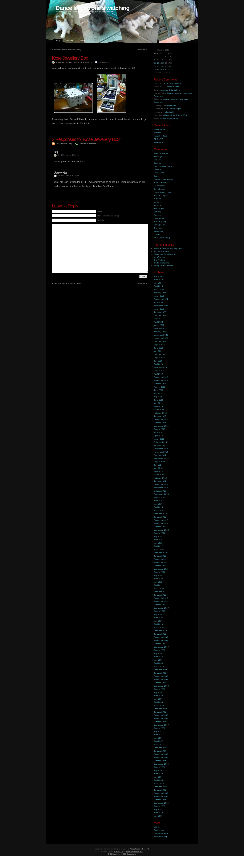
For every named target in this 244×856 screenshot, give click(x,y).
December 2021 (161, 335)
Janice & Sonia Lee (171, 90)
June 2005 (158, 813)
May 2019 (158, 371)
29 (163, 69)
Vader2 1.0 (118, 852)
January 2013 (160, 517)
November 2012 (161, 523)
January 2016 (160, 416)
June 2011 (158, 579)
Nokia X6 (141, 50)
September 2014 (161, 458)
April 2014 (158, 471)
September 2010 (161, 608)
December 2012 (161, 520)
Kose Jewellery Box (70, 58)
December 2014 (161, 449)
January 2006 (160, 790)
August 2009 (159, 650)
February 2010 (160, 631)
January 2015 (160, 445)
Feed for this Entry (64, 144)
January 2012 (160, 556)
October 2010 (160, 605)
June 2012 (158, 540)
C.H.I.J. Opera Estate (171, 83)
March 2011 (159, 588)
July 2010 (158, 614)
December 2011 (161, 559)
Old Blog (157, 212)
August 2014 (159, 462)
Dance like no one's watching (92, 8)
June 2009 (158, 657)
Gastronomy (159, 186)
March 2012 (159, 549)
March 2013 (159, 510)
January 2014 (160, 481)
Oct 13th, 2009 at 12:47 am (68, 155)
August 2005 (159, 806)
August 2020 (159, 358)
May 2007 (158, 738)
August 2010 (159, 611)
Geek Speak (159, 189)
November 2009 (161, 640)
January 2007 (160, 751)
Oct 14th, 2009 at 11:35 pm (68, 176)
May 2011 (158, 582)
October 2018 (160, 384)
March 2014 (159, 475)
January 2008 (160, 712)
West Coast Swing (162, 238)
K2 (148, 849)
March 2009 (159, 666)
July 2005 (158, 809)
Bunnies (69, 41)
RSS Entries (113, 854)
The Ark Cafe (159, 260)
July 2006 (158, 770)
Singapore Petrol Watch (164, 254)
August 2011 (159, 572)
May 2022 (158, 319)
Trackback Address (87, 144)
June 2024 (158, 302)
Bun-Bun (158, 160)
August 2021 (159, 345)
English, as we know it (163, 179)
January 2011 (160, 595)
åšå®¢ (157, 99)
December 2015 (161, 419)
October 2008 (160, 683)
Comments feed (161, 833)
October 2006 (160, 761)
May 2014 (158, 468)
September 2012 (161, 530)
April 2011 (158, 585)
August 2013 (159, 497)
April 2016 (158, 406)
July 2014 (158, 465)
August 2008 (159, 689)
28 (161, 69)
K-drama (157, 199)
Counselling (159, 173)
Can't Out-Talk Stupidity (164, 166)
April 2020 (158, 364)
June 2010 (158, 618)
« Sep (158, 73)
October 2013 (160, 491)
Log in (156, 827)
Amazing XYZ (160, 142)
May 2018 (158, 393)
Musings (157, 205)
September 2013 (161, 494)
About (82, 41)
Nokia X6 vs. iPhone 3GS (175, 115)
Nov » (167, 73)
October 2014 (160, 455)
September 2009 (161, 647)
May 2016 (158, 403)
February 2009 (160, 670)
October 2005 (160, 800)
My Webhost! (159, 257)
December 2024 (161, 299)
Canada (157, 115)
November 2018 (161, 380)
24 (169, 66)
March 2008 (159, 705)
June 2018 (158, 390)
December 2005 (161, 793)
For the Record (160, 182)
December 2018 (161, 377)
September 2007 (161, 725)
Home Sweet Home (162, 192)
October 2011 (160, 566)
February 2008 (160, 709)
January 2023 (160, 312)
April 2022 (158, 322)
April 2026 (158, 286)
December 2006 (161, 754)
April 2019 (158, 374)
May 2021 (158, 351)
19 (155, 66)
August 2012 (159, 533)
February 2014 (160, 478)
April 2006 (158, 780)
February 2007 (160, 748)
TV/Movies (158, 231)
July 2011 (158, 575)
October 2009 (160, 644)
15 (163, 63)
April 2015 (158, 436)
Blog (58, 41)
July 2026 (158, 276)
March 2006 (159, 783)
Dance (157, 176)
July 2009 (158, 653)
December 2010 (161, 598)
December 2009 (161, 637)
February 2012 (160, 553)
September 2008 (161, 686)
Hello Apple (171, 105)
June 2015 (158, 432)
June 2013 (158, 501)
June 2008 (158, 696)
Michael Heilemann (134, 852)
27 (158, 69)
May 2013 (158, 504)
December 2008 (161, 676)
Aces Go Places (161, 153)
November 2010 (161, 601)
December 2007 (161, 715)
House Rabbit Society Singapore (168, 248)
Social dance (159, 129)
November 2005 (161, 796)
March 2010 (159, 627)
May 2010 (158, 621)
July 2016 (158, 397)
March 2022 (159, 325)
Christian (157, 169)
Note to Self (159, 208)
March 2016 (159, 410)
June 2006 (158, 774)
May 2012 (158, 543)
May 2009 (158, 660)
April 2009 (158, 663)
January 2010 (160, 634)
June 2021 (158, 348)
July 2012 (158, 536)
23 (166, 66)
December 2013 (161, 484)
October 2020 (160, 354)
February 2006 (160, 787)
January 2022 (160, 332)
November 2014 (161, 452)
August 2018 (159, 387)
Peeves (157, 215)
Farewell (157, 133)
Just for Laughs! (161, 195)
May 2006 (158, 777)
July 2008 (158, 692)
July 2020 (158, 361)
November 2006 (161, 757)
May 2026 (158, 283)
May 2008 (158, 699)
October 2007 (160, 722)
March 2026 (159, 289)
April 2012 (158, 546)
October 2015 (160, 423)
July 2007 (158, 731)
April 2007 (158, 741)
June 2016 (158, 400)
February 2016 (160, 413)
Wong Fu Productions (163, 266)
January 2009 (160, 673)
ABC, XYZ (158, 139)
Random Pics (159, 218)
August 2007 (159, 728)
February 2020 (160, 367)
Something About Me (169, 118)
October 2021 (160, 341)
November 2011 (161, 562)
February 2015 (160, 442)
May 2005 (158, 816)
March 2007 (159, 744)
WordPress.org (160, 837)
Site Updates (159, 225)
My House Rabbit (161, 251)
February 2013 (160, 514)
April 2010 (158, 624)
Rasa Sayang (160, 221)
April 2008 (158, 702)
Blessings (158, 156)
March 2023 (159, 309)
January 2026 (160, 293)
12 (155, 63)
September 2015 (161, 426)
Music (156, 202)
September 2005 (161, 803)
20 (158, 66)
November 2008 (161, 679)
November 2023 (161, 306)
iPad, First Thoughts (172, 109)
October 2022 (160, 315)
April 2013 (158, 507)
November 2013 (161, 488)
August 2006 (159, 767)
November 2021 (161, 338)
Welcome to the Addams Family (67, 50)
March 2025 (159, 296)
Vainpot (88, 62)
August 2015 (159, 429)
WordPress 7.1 (136, 849)
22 (163, 66)
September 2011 (161, 569)
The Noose (159, 228)
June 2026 (158, 280)
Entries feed (159, 830)
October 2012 (160, 527)
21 (161, 66)
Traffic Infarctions (161, 263)
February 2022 (160, 328)
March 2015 (159, 439)
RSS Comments (129, 854)
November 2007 (161, 718)
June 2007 (158, 735)
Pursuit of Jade (160, 136)
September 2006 (161, 764)
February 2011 (160, 592)
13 (158, 63)
